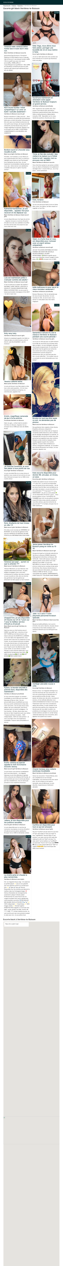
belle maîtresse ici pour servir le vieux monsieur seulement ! (45, 288)
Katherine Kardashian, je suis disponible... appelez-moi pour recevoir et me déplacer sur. (16, 211)
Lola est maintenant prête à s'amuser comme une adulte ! (16, 279)
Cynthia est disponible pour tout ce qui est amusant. (44, 826)
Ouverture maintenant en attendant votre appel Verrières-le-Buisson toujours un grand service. (45, 101)
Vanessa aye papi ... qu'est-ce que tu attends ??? (16, 563)
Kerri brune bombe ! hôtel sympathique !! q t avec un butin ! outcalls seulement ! (15, 110)
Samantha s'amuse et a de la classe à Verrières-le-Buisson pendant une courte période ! (45, 335)
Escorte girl (6, 5)
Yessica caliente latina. (13, 381)
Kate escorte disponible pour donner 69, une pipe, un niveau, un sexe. (45, 475)
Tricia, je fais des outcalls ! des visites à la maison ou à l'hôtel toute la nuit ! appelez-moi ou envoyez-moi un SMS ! (45, 157)
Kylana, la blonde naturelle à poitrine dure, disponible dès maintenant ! (15, 690)
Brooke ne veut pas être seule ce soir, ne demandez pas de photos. (45, 420)
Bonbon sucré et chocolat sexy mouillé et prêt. (17, 151)
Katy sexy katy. (10, 333)
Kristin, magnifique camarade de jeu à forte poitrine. (16, 417)
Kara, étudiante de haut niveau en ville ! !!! (16, 524)
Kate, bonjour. (38, 200)
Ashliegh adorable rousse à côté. (44, 685)
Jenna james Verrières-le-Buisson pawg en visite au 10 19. (44, 546)
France (14, 5)
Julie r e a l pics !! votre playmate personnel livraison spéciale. (44, 616)
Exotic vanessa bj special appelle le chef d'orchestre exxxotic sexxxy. (15, 765)
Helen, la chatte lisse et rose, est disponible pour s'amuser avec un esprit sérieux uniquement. (44, 242)
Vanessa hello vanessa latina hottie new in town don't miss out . (16, 49)
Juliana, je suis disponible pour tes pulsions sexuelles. (16, 821)
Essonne (20, 5)
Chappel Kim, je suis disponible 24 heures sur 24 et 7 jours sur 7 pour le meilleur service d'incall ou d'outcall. (17, 621)
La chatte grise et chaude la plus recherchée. (15, 876)
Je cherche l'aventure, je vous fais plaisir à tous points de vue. (17, 467)
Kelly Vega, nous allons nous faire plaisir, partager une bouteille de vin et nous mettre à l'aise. (45, 49)
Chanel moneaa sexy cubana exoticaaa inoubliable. (44, 770)
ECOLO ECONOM (8, 2)
